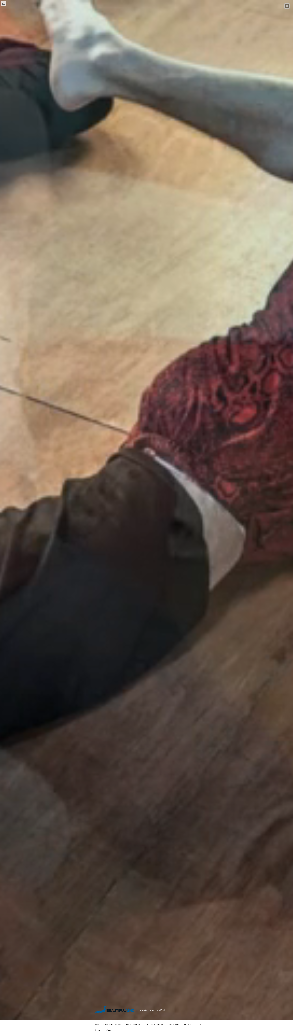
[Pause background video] (287, 6)
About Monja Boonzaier (112, 1024)
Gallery (97, 1030)
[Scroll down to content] (201, 1024)
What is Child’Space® (155, 1024)
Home (97, 1024)
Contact (107, 1030)
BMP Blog (187, 1024)
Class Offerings (173, 1024)
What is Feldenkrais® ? (133, 1024)
